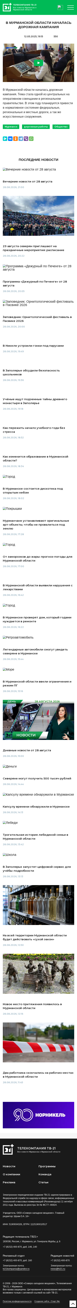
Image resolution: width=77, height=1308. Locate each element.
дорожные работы (36, 126)
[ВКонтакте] (10, 138)
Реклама (9, 1182)
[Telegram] (21, 138)
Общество (61, 126)
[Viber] (26, 138)
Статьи (43, 1182)
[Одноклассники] (15, 138)
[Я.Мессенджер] (5, 138)
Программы (47, 1166)
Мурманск (11, 126)
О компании (11, 1174)
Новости (9, 1166)
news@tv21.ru (58, 1269)
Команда (44, 1174)
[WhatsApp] (31, 138)
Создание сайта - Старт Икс (47, 1301)
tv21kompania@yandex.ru (16, 1269)
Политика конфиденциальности (17, 1301)
